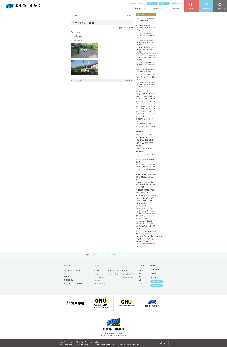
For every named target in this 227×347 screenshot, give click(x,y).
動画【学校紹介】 (69, 280)
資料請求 (153, 266)
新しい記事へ (75, 15)
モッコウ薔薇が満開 (77, 80)
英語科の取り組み (128, 277)
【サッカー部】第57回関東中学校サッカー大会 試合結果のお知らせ (146, 35)
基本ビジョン (68, 277)
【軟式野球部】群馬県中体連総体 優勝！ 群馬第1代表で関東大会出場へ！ (146, 42)
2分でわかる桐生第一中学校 (72, 270)
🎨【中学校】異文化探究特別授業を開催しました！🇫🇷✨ (146, 71)
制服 (140, 280)
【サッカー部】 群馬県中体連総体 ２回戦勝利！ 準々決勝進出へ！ (146, 77)
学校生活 (175, 9)
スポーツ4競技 (114, 274)
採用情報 (133, 3)
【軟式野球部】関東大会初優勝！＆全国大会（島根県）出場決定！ (146, 28)
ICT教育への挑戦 (100, 283)
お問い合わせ (154, 270)
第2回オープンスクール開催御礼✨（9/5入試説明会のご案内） (146, 19)
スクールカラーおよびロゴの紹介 (73, 283)
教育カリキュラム (113, 270)
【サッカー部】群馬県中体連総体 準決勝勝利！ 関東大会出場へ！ (146, 64)
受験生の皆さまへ (152, 3)
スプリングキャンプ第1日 (125, 80)
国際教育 (124, 270)
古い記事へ (129, 15)
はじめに (66, 273)
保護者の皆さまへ (164, 3)
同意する (162, 343)
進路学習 (97, 280)
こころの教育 (99, 277)
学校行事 (141, 270)
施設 (140, 273)
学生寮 (140, 283)
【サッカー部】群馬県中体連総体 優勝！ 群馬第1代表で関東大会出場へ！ (146, 50)
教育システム (98, 270)
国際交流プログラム (128, 274)
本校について (139, 9)
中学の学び (157, 9)
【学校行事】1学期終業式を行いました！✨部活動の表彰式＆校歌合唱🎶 (146, 57)
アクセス (142, 3)
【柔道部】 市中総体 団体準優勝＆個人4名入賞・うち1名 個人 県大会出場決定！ (146, 84)
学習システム (99, 274)
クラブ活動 (142, 286)
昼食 (140, 277)
